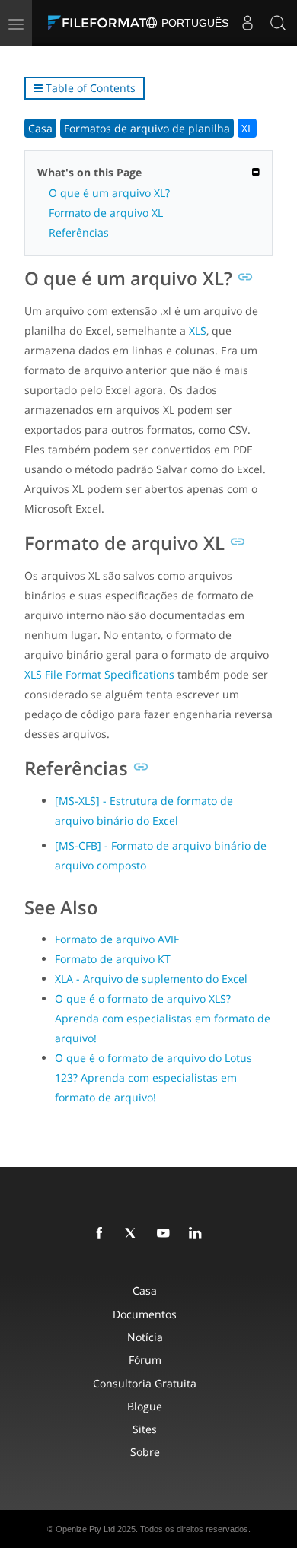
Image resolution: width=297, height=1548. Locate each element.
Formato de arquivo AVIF (117, 939)
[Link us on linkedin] (198, 1234)
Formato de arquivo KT (113, 959)
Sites (145, 1429)
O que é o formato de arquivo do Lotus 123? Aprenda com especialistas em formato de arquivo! (153, 1078)
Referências (79, 232)
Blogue (144, 1406)
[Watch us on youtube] (166, 1234)
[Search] (278, 23)
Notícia (145, 1337)
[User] (247, 23)
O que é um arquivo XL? (109, 193)
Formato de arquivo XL (106, 212)
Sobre (145, 1452)
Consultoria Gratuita (144, 1383)
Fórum (145, 1360)
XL (247, 128)
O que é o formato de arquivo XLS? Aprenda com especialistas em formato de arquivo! (162, 1018)
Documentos (145, 1314)
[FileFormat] (100, 23)
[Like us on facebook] (102, 1234)
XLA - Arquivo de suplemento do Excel (151, 978)
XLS (197, 330)
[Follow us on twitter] (134, 1234)
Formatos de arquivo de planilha (147, 128)
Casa (40, 128)
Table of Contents (89, 88)
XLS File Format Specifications (99, 674)
